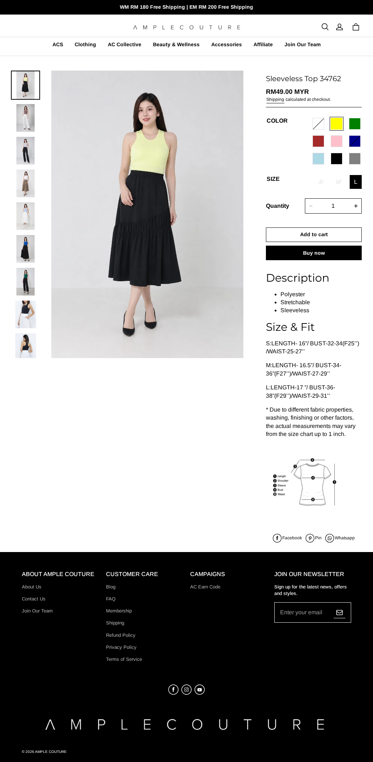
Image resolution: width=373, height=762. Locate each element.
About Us (32, 587)
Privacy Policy (121, 647)
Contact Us (34, 599)
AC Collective (124, 44)
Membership (119, 611)
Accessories (226, 44)
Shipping (275, 99)
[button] (325, 27)
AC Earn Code (205, 587)
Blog (110, 587)
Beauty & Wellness (176, 44)
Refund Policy (121, 635)
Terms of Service (124, 659)
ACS (57, 44)
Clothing (85, 44)
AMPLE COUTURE (51, 752)
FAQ (110, 599)
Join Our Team (302, 44)
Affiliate (263, 44)
